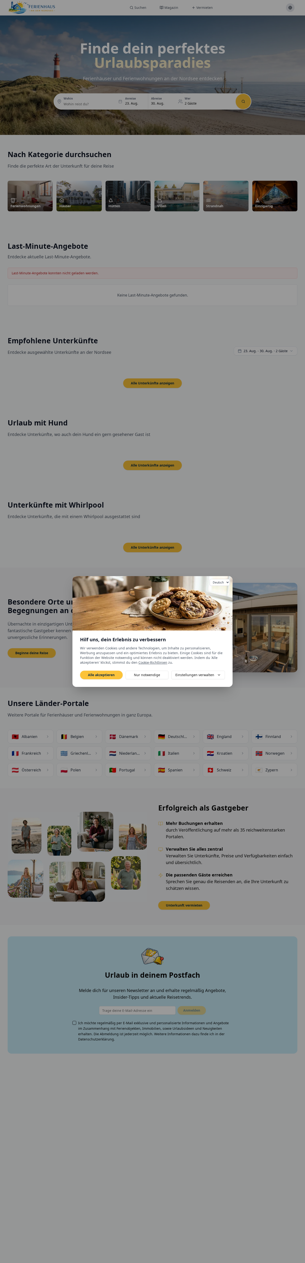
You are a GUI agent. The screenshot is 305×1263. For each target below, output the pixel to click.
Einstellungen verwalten (194, 675)
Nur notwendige (147, 675)
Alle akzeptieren (101, 675)
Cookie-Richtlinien (152, 662)
